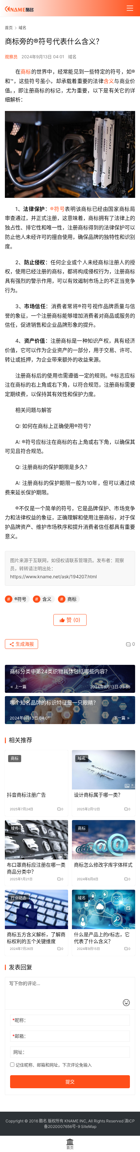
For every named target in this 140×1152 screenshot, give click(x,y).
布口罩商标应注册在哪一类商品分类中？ (36, 868)
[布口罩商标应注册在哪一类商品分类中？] (36, 839)
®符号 (57, 209)
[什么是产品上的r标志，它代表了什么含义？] (103, 909)
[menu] (130, 8)
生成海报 (24, 644)
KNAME (71, 1120)
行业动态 (18, 898)
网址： (20, 1052)
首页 (9, 27)
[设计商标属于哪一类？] (103, 769)
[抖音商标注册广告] (36, 769)
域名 (72, 56)
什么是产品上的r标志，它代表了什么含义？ (102, 937)
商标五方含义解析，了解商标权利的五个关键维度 (36, 937)
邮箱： (20, 1036)
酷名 (43, 1120)
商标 (26, 71)
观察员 (11, 56)
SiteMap (88, 1126)
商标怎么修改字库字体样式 (103, 865)
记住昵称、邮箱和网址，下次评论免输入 (53, 1064)
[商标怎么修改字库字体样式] (103, 839)
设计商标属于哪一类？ (98, 795)
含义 (109, 81)
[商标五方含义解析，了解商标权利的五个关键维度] (36, 909)
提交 (70, 1081)
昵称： (20, 1020)
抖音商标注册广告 (26, 795)
